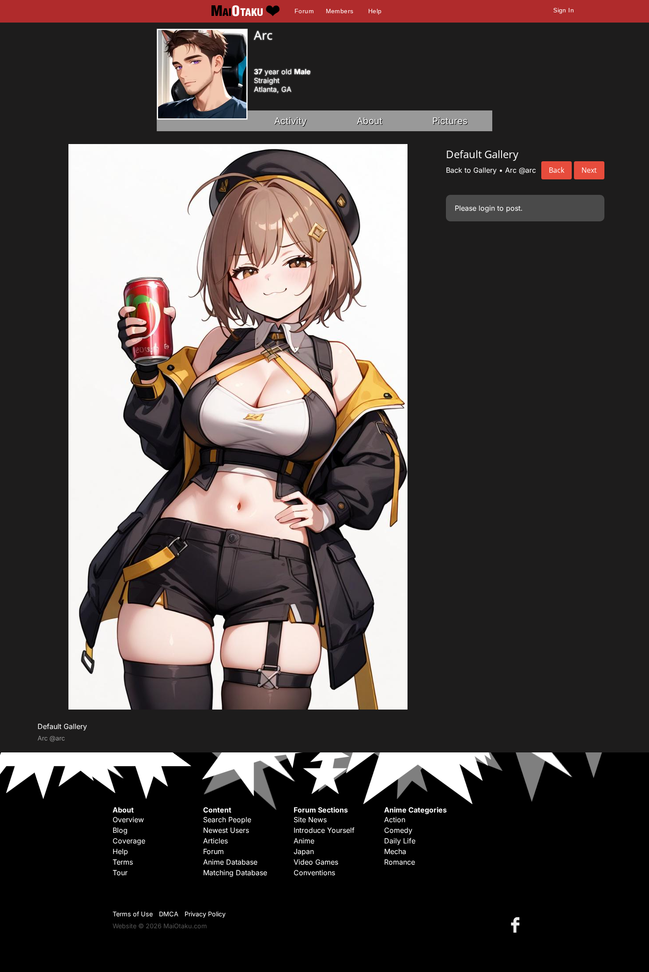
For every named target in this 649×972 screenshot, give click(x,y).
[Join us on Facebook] (517, 924)
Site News (310, 819)
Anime (304, 840)
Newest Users (226, 830)
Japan (304, 851)
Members (340, 11)
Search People (227, 819)
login (487, 208)
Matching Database (235, 872)
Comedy (398, 830)
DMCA (168, 914)
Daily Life (399, 840)
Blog (120, 830)
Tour (120, 872)
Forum (304, 11)
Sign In (563, 10)
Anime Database (230, 862)
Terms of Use (133, 914)
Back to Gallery (471, 170)
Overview (128, 819)
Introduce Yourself (324, 830)
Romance (399, 862)
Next (589, 170)
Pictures (450, 120)
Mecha (395, 851)
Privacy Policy (205, 914)
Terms (123, 862)
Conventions (314, 872)
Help (375, 11)
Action (394, 819)
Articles (215, 840)
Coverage (129, 840)
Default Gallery (62, 726)
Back (556, 170)
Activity (290, 120)
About (369, 120)
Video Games (316, 862)
